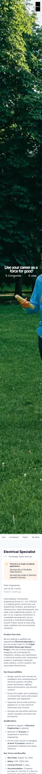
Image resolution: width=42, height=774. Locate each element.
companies (14, 537)
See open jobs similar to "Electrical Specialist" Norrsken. (23, 576)
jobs (4, 537)
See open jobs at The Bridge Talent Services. (21, 570)
